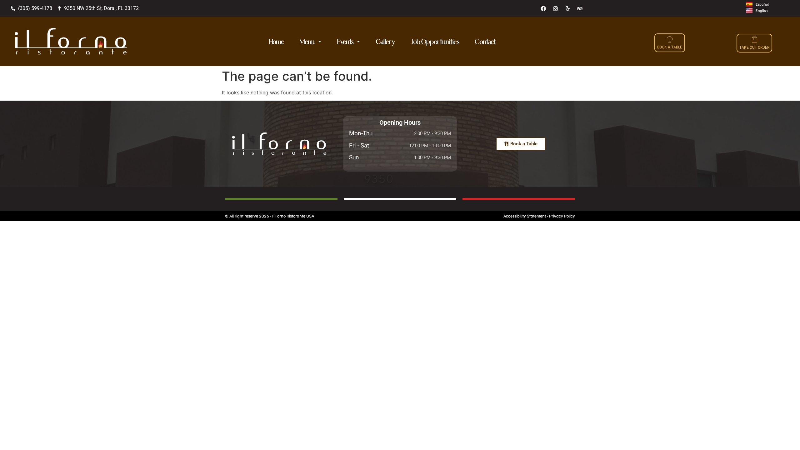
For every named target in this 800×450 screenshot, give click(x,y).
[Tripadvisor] (580, 8)
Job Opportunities (435, 42)
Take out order (754, 47)
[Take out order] (754, 40)
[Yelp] (567, 8)
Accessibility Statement (524, 215)
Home (276, 42)
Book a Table (669, 47)
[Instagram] (555, 8)
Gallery (385, 42)
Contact (485, 42)
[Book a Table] (670, 39)
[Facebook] (543, 8)
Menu (307, 42)
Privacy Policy (562, 215)
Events (345, 42)
